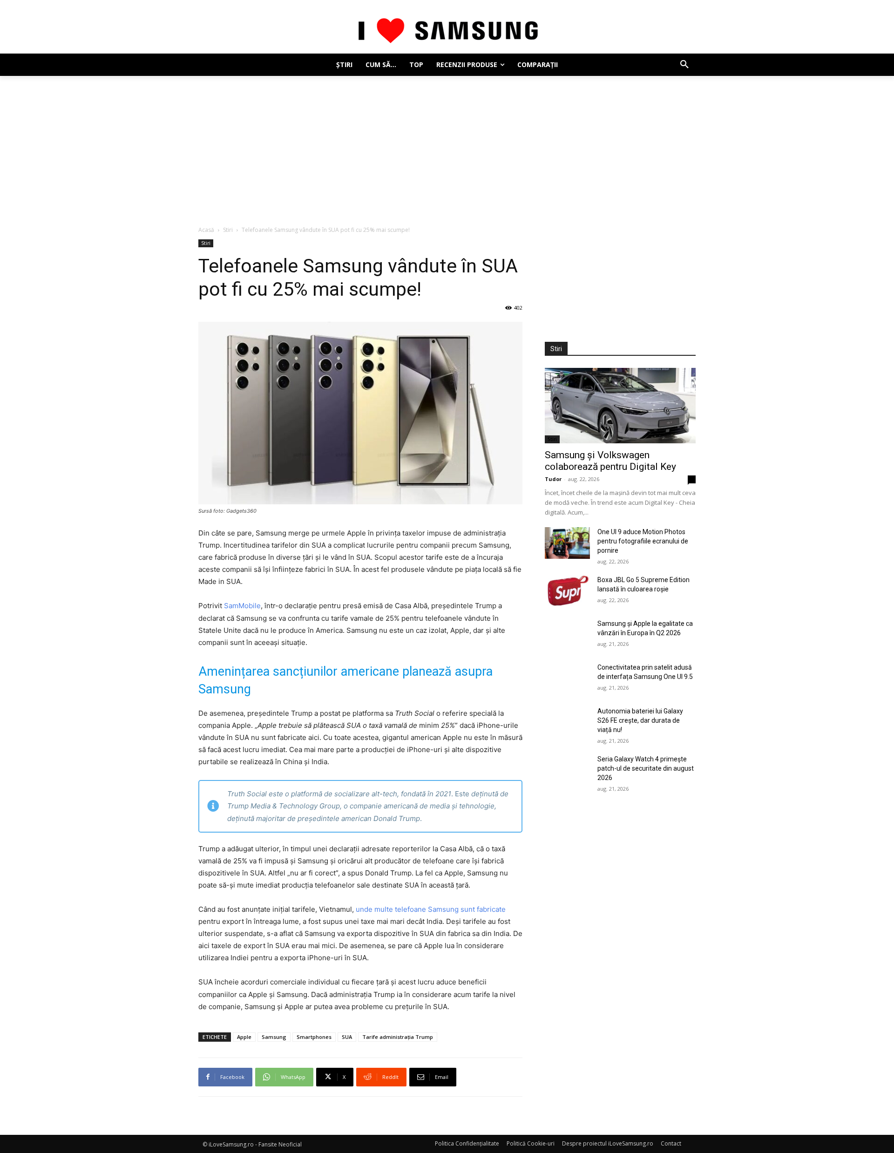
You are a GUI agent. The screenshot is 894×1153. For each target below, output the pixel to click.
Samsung (274, 1036)
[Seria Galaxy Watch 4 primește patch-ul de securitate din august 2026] (567, 770)
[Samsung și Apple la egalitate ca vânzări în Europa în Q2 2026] (567, 635)
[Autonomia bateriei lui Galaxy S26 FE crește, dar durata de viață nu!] (567, 722)
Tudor (553, 478)
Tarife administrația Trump (397, 1036)
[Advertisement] (447, 146)
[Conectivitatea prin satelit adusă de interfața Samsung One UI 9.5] (567, 678)
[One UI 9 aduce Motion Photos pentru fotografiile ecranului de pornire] (567, 543)
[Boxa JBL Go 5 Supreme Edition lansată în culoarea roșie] (567, 591)
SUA (347, 1036)
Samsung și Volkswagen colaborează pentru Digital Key (610, 460)
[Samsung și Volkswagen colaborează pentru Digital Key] (620, 405)
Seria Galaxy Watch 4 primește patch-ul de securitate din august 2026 (645, 768)
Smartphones (314, 1036)
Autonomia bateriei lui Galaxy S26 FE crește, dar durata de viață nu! (640, 720)
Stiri (228, 230)
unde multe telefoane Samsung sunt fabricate (431, 909)
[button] (684, 65)
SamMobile (242, 605)
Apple (244, 1036)
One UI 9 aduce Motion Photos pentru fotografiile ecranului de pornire (642, 541)
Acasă (206, 230)
